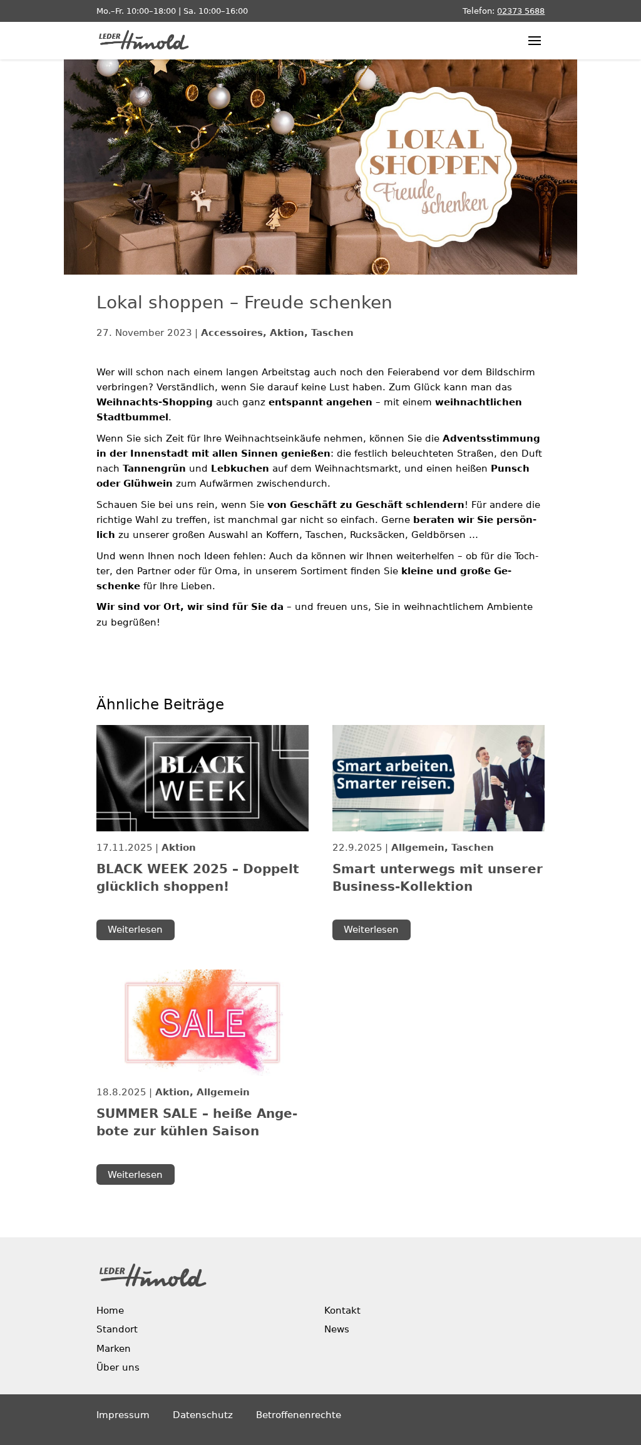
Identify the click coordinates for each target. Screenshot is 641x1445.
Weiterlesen (135, 929)
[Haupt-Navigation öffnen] (535, 41)
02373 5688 (521, 11)
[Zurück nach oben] (599, 1363)
